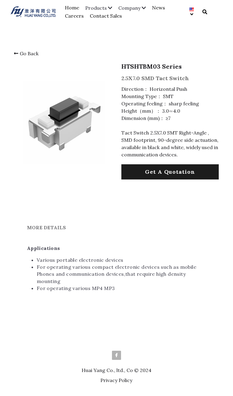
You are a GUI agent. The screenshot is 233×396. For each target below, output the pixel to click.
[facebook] (116, 355)
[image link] (36, 11)
